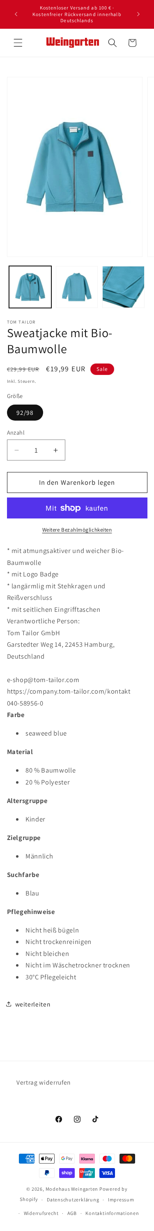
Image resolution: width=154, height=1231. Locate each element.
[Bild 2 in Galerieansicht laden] (77, 287)
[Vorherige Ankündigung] (16, 14)
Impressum (121, 1199)
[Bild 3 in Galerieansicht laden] (123, 287)
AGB (72, 1213)
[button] (18, 43)
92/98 (25, 412)
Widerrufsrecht (41, 1213)
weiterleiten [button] (33, 1004)
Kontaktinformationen (112, 1213)
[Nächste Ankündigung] (138, 14)
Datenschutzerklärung (73, 1199)
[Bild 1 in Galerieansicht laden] (30, 287)
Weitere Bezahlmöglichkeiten (77, 529)
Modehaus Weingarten (72, 1189)
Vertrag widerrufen (43, 1082)
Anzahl (16, 432)
